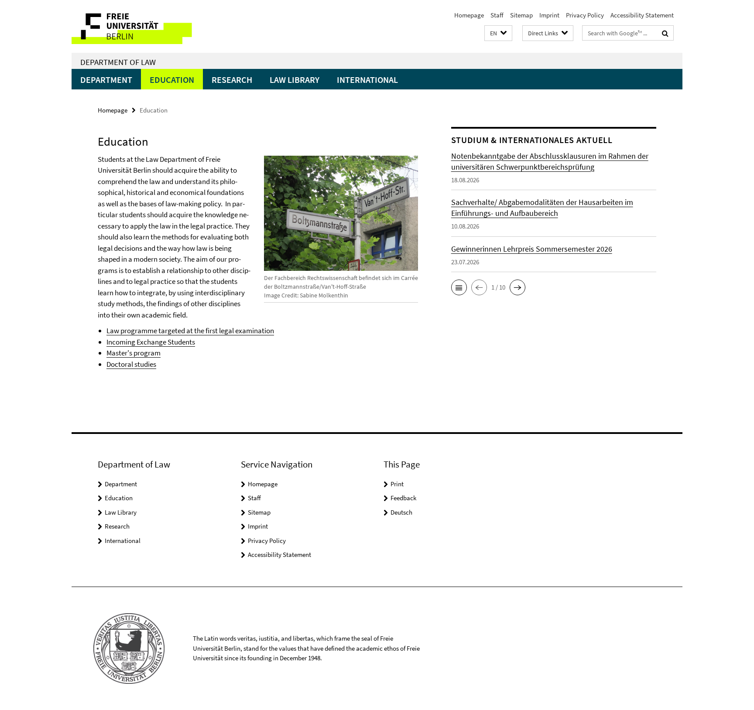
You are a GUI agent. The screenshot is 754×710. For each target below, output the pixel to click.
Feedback (403, 498)
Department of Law (118, 62)
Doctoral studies (131, 364)
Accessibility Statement (642, 15)
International (367, 79)
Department (106, 79)
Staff (497, 15)
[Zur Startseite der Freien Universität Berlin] (145, 26)
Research (232, 79)
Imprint (549, 15)
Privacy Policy (585, 15)
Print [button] (397, 484)
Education (172, 79)
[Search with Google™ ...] (665, 33)
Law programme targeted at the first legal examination (190, 330)
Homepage (469, 15)
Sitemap (521, 15)
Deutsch (401, 512)
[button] (498, 33)
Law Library (294, 79)
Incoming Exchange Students (150, 342)
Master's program (133, 353)
